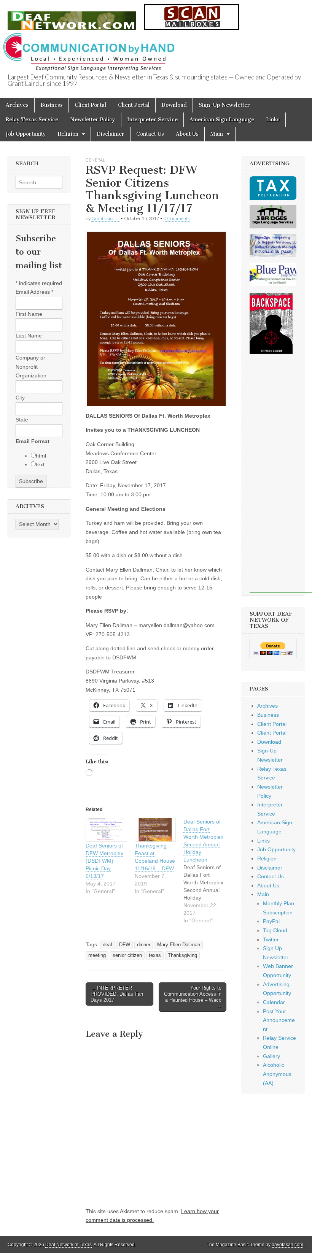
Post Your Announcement (279, 1020)
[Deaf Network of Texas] (72, 16)
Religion (68, 134)
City (20, 397)
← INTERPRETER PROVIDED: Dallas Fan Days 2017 (117, 994)
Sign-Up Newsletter (224, 105)
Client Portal (90, 105)
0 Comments (176, 218)
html (41, 456)
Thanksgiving (182, 955)
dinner (143, 944)
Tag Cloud (275, 930)
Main (216, 134)
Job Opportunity (26, 134)
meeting (97, 955)
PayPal (271, 921)
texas (155, 955)
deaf (107, 944)
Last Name (29, 336)
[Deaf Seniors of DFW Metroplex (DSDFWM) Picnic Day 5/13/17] (106, 830)
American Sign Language (221, 119)
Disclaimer (110, 134)
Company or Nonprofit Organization (31, 367)
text (40, 464)
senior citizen (127, 955)
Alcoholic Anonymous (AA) (277, 1074)
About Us (187, 134)
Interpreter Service (152, 119)
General (95, 159)
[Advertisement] (281, 478)
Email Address (34, 292)
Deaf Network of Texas (68, 1244)
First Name (29, 314)
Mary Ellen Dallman (178, 944)
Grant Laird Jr (105, 218)
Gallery (271, 1056)
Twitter (271, 939)
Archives (17, 105)
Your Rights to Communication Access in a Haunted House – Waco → (192, 997)
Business (51, 105)
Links (273, 119)
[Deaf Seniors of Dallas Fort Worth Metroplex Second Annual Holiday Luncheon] (207, 871)
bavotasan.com (287, 1244)
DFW (124, 944)
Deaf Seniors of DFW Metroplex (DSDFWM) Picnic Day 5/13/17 (104, 861)
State (22, 420)
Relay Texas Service (32, 119)
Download (174, 105)
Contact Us (150, 134)
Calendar (274, 1002)
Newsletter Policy (92, 119)
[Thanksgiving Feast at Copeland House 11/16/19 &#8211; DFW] (155, 830)
